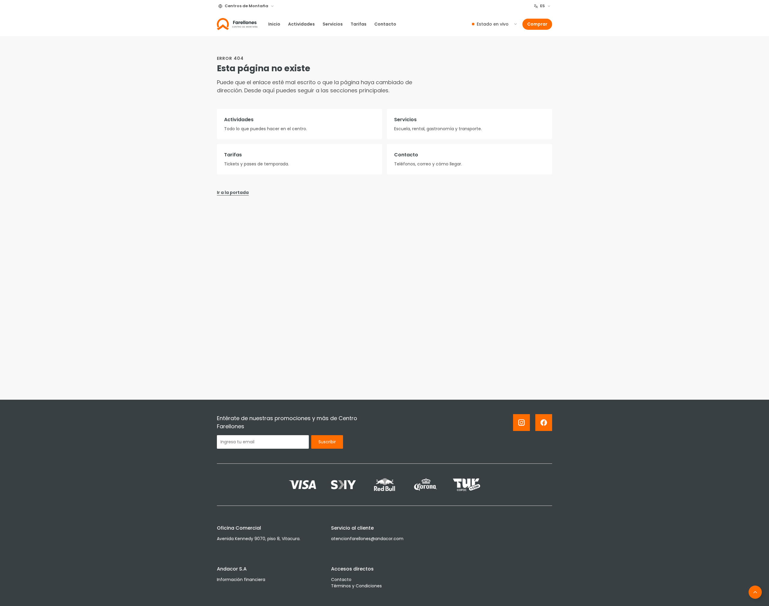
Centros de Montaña (246, 6)
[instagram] (521, 422)
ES (542, 6)
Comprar (537, 24)
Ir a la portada (233, 192)
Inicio (274, 24)
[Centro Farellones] (237, 24)
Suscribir (327, 442)
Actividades (301, 24)
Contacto (385, 24)
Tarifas (358, 24)
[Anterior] (755, 592)
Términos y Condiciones (356, 586)
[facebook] (543, 422)
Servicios (333, 24)
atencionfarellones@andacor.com (367, 539)
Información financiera (241, 580)
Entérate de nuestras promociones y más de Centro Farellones (287, 422)
